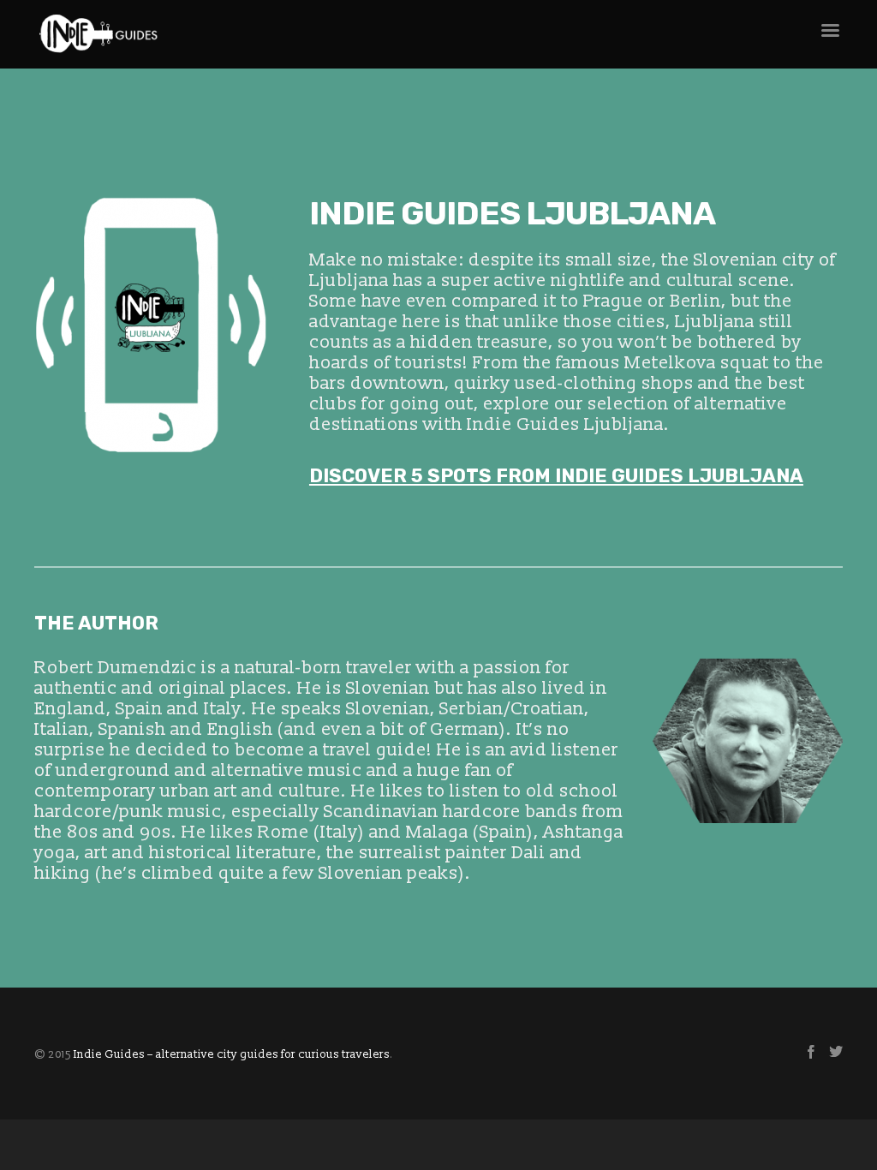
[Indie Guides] (404, 34)
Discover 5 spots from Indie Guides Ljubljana (556, 475)
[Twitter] (836, 1054)
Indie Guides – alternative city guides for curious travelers (232, 1054)
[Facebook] (811, 1054)
